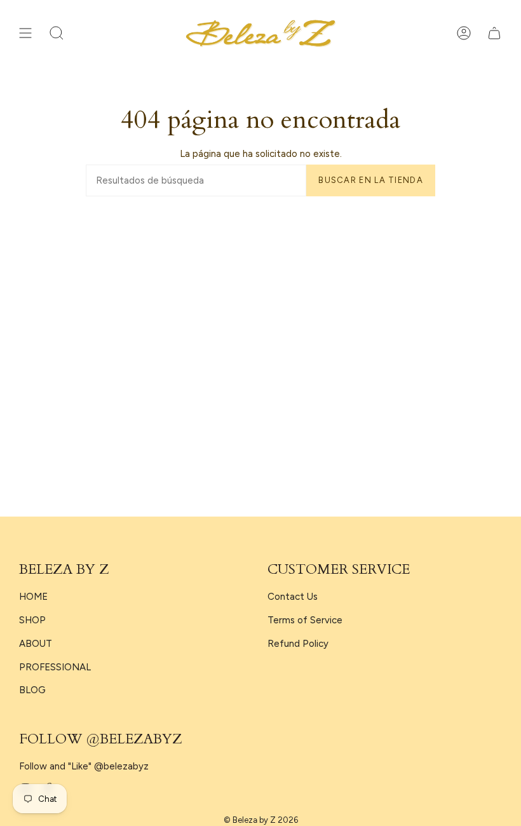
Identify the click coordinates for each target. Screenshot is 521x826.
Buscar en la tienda (370, 180)
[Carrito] (494, 33)
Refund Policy (297, 643)
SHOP (32, 620)
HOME (33, 596)
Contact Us (292, 596)
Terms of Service (304, 620)
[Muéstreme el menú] (25, 33)
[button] (56, 33)
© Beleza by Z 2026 (261, 820)
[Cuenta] (463, 33)
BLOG (32, 690)
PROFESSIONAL (55, 667)
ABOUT (35, 643)
